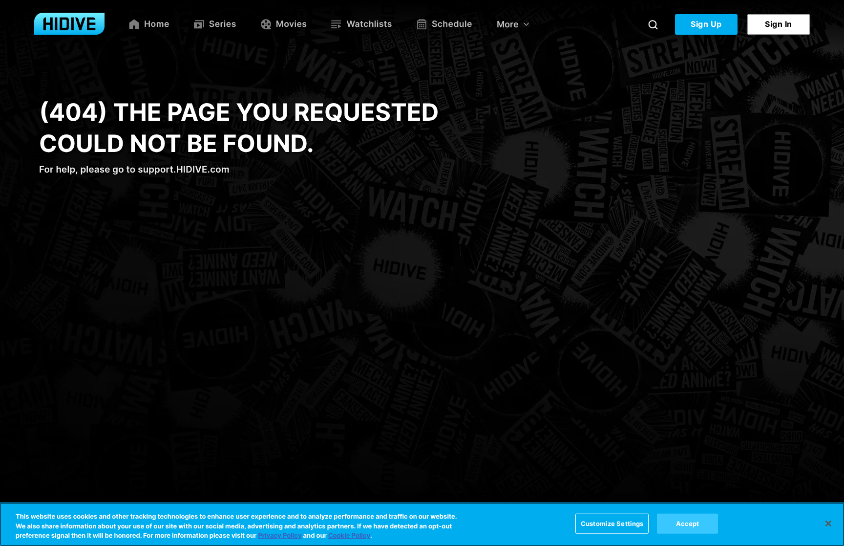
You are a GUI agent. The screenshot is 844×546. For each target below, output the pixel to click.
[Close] (828, 523)
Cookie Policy (349, 536)
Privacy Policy (279, 536)
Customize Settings (612, 523)
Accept (687, 523)
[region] (422, 524)
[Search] (653, 24)
